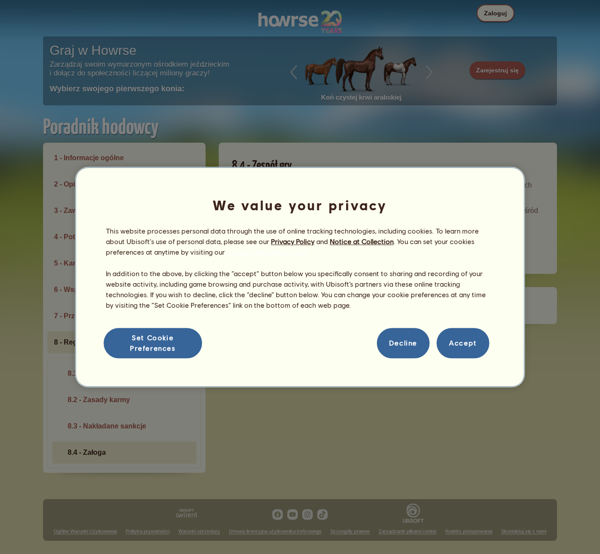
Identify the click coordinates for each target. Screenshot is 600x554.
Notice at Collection (362, 241)
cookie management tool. (267, 252)
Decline (403, 343)
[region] (300, 277)
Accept (463, 343)
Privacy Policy (292, 241)
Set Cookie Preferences (153, 342)
